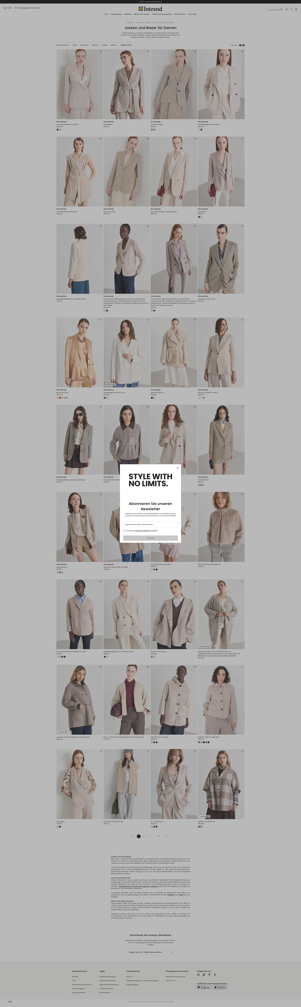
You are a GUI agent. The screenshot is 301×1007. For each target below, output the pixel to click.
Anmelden (151, 538)
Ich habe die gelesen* (142, 531)
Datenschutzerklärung (143, 531)
